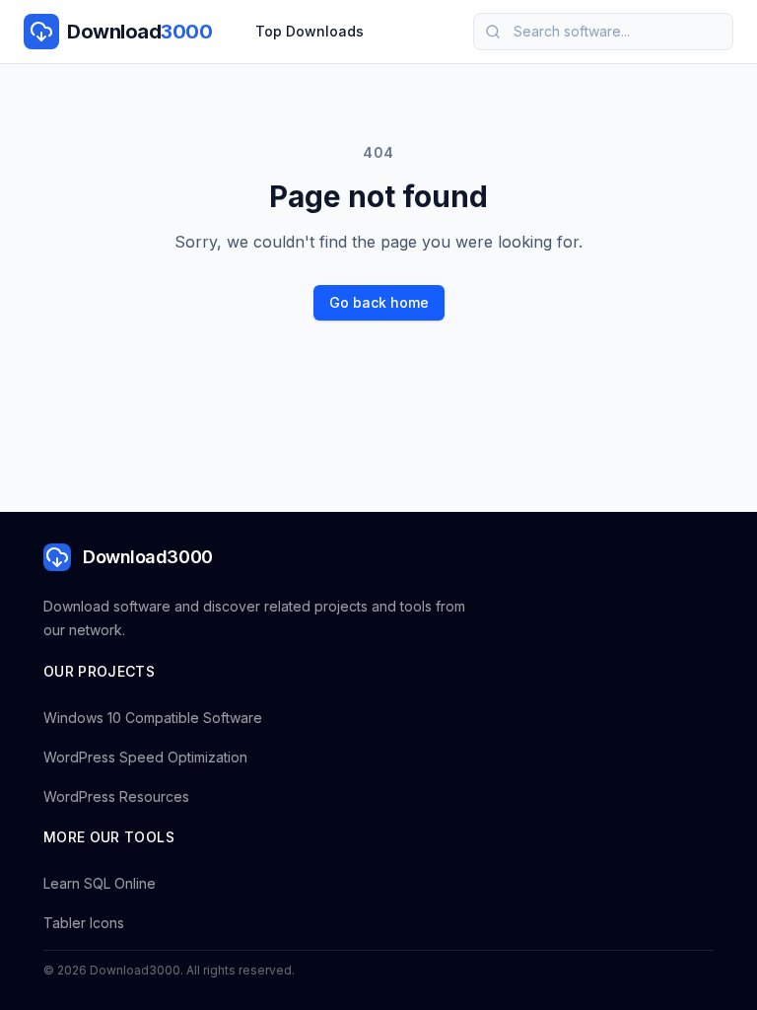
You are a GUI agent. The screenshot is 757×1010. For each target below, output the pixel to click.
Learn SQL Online (99, 883)
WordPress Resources (116, 796)
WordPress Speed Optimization (145, 757)
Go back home (379, 302)
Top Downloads (309, 31)
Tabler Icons (83, 922)
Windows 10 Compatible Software (152, 717)
